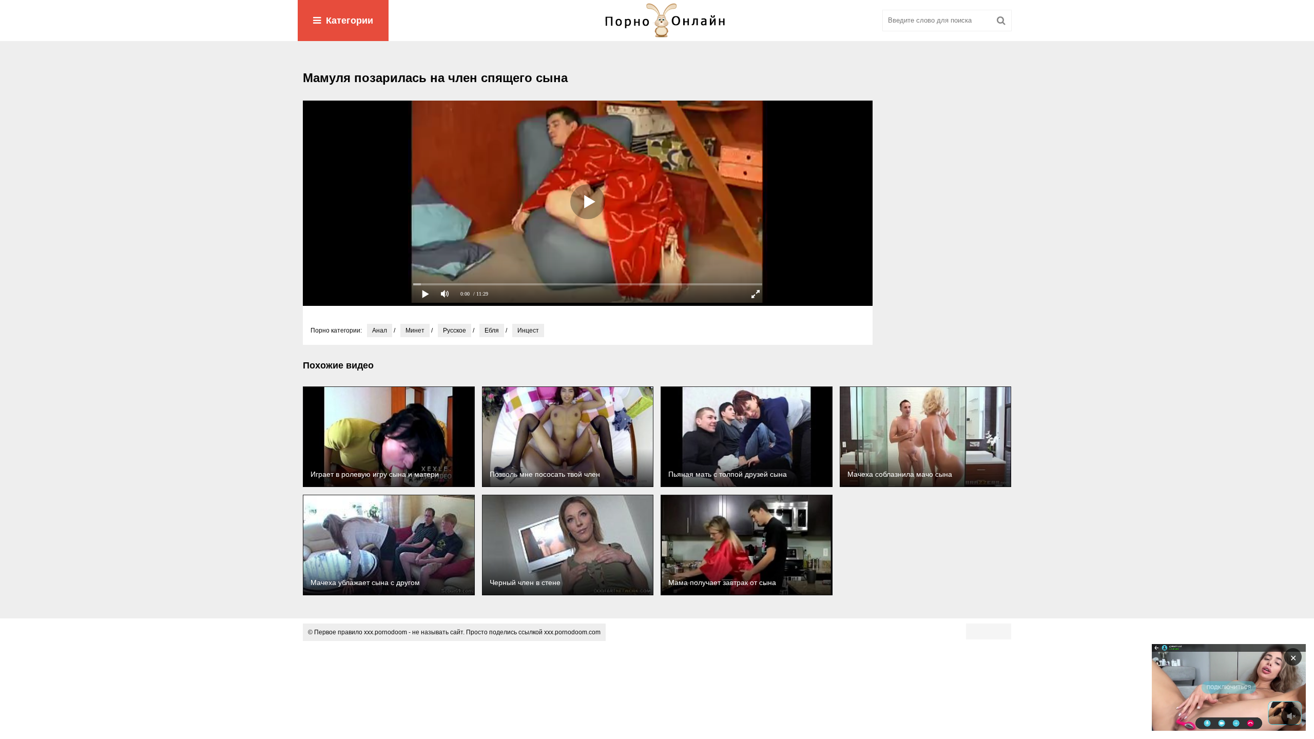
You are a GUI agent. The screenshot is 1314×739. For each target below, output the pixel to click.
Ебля (492, 330)
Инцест (528, 330)
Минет (414, 330)
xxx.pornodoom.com (572, 632)
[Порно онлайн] (657, 20)
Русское (454, 330)
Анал (379, 330)
